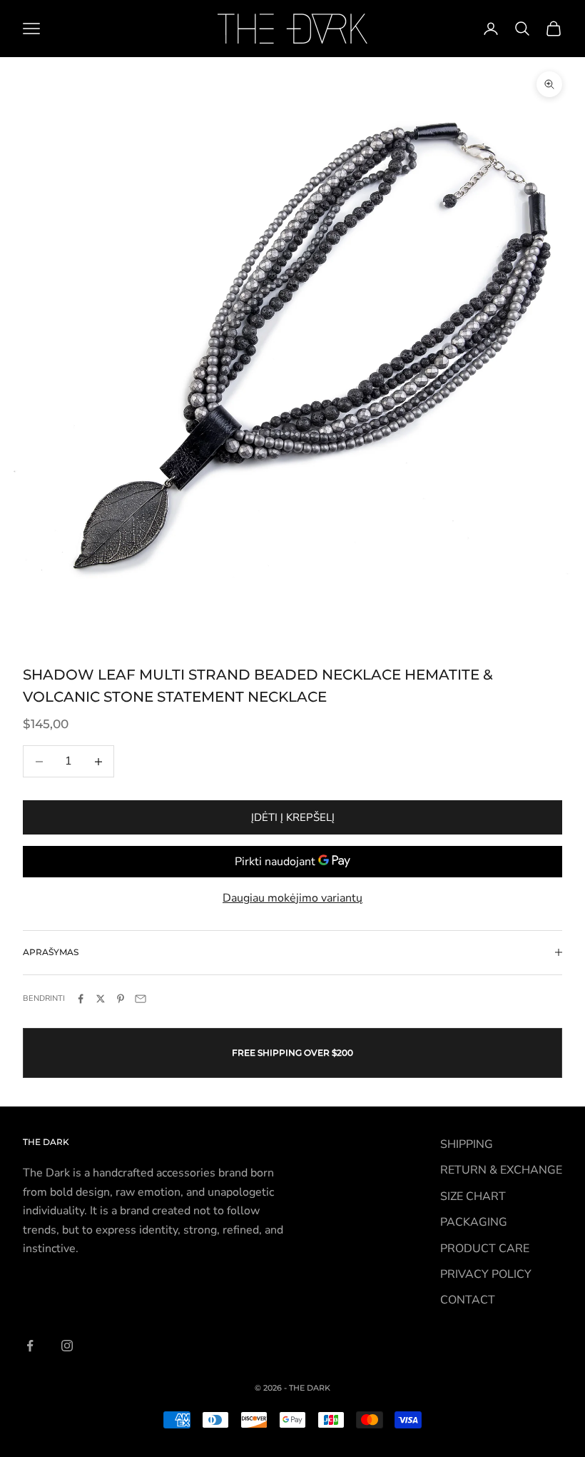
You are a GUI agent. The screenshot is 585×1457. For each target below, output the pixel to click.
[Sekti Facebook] (30, 1345)
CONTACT (467, 1300)
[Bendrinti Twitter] (100, 998)
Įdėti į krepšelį (293, 817)
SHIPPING (466, 1144)
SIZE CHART (473, 1196)
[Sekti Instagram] (67, 1345)
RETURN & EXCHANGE (501, 1170)
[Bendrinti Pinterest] (120, 998)
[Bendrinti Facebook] (80, 998)
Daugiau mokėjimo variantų (292, 898)
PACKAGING (473, 1222)
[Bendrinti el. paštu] (140, 998)
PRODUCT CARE (484, 1248)
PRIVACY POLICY (485, 1274)
